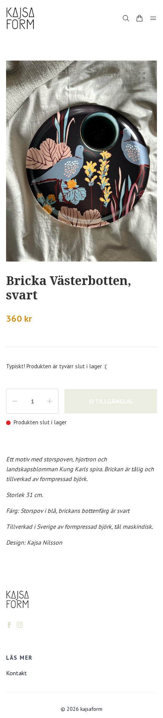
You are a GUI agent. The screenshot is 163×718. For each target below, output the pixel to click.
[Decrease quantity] (14, 401)
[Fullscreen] (142, 76)
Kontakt (16, 673)
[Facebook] (9, 625)
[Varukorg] (139, 18)
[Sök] (126, 18)
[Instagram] (20, 625)
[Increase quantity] (49, 401)
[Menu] (153, 18)
